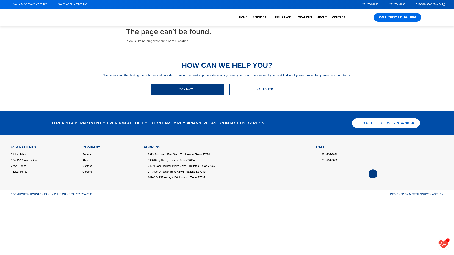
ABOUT (322, 17)
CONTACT (338, 17)
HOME (243, 17)
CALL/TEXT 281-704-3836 (388, 123)
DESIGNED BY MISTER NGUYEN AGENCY (416, 194)
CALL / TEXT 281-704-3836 (397, 17)
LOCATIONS (304, 17)
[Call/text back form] (443, 244)
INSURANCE (283, 17)
